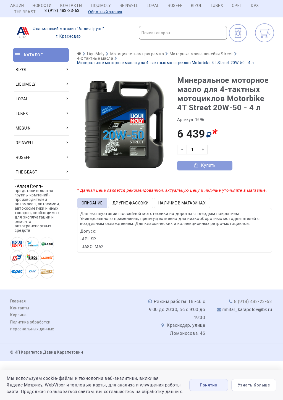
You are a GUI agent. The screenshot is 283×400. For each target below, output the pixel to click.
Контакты (71, 5)
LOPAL (153, 5)
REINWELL (129, 5)
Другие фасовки (130, 203)
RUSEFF (175, 5)
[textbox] (183, 33)
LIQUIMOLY (101, 5)
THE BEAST (25, 12)
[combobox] (183, 33)
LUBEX (217, 5)
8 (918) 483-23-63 (62, 11)
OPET (237, 5)
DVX (255, 5)
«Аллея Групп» (29, 186)
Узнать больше (254, 385)
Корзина (18, 315)
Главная (18, 301)
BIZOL (196, 5)
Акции (17, 5)
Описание (92, 203)
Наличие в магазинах (182, 203)
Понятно (208, 385)
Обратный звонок (105, 12)
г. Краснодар (68, 32)
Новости (42, 5)
